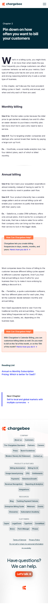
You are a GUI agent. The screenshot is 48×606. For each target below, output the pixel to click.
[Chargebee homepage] (21, 4)
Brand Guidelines (28, 451)
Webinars (31, 506)
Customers (29, 440)
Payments (15, 479)
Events (40, 506)
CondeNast (39, 523)
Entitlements (37, 473)
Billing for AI (33, 468)
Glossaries (13, 512)
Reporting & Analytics (34, 484)
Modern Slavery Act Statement (18, 456)
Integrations (24, 489)
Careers (41, 445)
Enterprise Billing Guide (14, 506)
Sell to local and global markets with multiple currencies (25, 399)
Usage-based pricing (14, 473)
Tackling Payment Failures (27, 501)
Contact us (37, 456)
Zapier (6, 523)
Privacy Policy (34, 540)
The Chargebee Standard (14, 445)
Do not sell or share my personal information (26, 544)
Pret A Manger (23, 529)
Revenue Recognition (13, 484)
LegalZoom (16, 523)
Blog (12, 501)
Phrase (35, 529)
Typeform (28, 523)
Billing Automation (17, 468)
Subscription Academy (30, 512)
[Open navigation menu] (44, 4)
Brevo (12, 529)
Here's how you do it (19, 249)
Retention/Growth (29, 479)
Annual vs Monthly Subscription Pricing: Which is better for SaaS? (18, 373)
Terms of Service (19, 540)
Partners (31, 445)
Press (15, 451)
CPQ (27, 473)
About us (18, 440)
